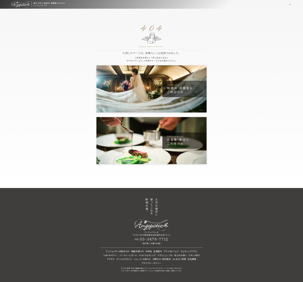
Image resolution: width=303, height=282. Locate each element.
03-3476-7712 (154, 239)
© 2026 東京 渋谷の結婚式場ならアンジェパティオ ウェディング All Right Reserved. (151, 268)
